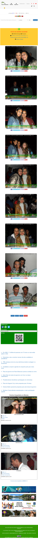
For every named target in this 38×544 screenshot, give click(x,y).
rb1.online (29, 533)
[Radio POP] (19, 489)
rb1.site (34, 533)
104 (10, 476)
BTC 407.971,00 (21, 13)
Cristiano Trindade (19, 39)
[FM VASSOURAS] (19, 513)
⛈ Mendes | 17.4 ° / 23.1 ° (14, 13)
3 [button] (21, 315)
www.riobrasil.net (14, 533)
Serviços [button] (28, 3)
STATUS (3, 418)
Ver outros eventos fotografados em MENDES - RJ (19, 480)
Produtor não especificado (6, 446)
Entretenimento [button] (22, 3)
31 (10, 448)
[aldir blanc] (19, 505)
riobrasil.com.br (22, 533)
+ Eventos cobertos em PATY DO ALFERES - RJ (19, 37)
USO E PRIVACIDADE (28, 527)
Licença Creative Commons (27, 537)
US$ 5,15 (26, 13)
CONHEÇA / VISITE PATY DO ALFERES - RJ (19, 35)
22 (10, 420)
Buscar (35, 20)
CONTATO (19, 528)
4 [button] (25, 315)
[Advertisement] (19, 24)
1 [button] (12, 315)
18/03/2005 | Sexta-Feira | (5, 476)
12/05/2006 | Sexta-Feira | (5, 448)
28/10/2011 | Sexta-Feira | (5, 420)
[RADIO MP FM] (19, 497)
